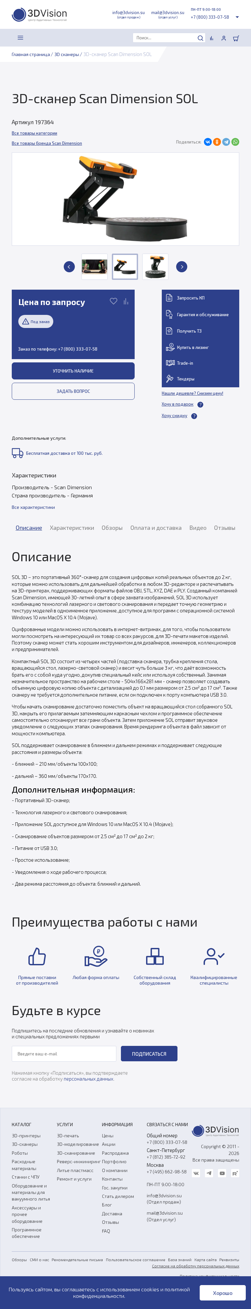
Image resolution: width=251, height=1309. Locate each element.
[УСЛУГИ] (35, 38)
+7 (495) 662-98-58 (167, 1171)
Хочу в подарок (177, 404)
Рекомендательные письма (77, 1259)
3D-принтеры (26, 1135)
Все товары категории (34, 133)
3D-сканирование (76, 1153)
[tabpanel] (125, 717)
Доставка (112, 1213)
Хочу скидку (174, 415)
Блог (107, 1204)
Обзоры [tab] (112, 527)
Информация (117, 1124)
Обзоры (19, 1259)
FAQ (106, 1231)
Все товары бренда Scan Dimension (47, 143)
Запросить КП (191, 297)
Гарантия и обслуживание (203, 314)
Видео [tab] (198, 527)
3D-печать (68, 1135)
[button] (69, 266)
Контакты (112, 1179)
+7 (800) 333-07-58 (210, 17)
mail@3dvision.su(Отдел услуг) (165, 1216)
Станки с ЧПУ (26, 1177)
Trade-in (185, 363)
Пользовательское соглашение (135, 1259)
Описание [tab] (29, 527)
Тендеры (185, 378)
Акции (108, 1144)
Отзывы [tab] (224, 527)
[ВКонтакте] (208, 142)
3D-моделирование (78, 1144)
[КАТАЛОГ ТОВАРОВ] (20, 38)
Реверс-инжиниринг (79, 1161)
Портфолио (114, 1161)
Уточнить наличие (73, 371)
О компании (114, 1170)
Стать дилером (118, 1196)
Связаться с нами (167, 1124)
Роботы (20, 1153)
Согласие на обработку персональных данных (195, 1265)
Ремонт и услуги (74, 1179)
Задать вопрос (73, 391)
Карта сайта (205, 1259)
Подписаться (149, 1054)
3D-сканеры (25, 1144)
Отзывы (110, 1222)
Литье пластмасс (75, 1170)
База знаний (180, 1259)
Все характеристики (33, 507)
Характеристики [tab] (72, 527)
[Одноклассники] (217, 142)
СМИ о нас (39, 1259)
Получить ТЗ (189, 331)
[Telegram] (226, 142)
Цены (107, 1135)
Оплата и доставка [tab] (156, 527)
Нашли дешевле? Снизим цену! (192, 393)
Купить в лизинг (193, 347)
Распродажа (115, 1153)
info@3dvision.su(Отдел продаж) (164, 1198)
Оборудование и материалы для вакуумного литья (31, 1192)
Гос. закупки (114, 1187)
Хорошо (222, 1293)
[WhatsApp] (235, 142)
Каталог (21, 1124)
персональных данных (88, 1079)
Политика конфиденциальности (209, 1276)
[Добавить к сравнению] (126, 302)
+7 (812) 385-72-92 (166, 1157)
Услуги (65, 1124)
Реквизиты (229, 1259)
